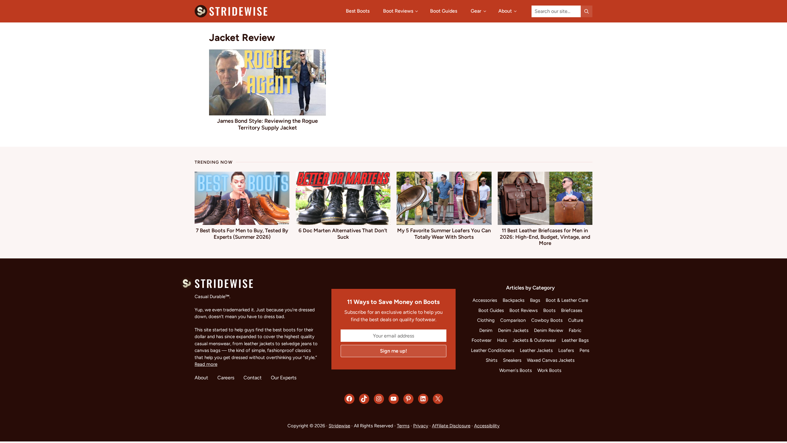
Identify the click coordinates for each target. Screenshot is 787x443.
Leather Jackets (536, 350)
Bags (535, 300)
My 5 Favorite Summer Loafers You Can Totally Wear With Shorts (444, 233)
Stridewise (339, 426)
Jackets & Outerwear (534, 340)
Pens (584, 350)
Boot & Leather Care (567, 300)
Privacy (420, 426)
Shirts (491, 360)
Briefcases (571, 310)
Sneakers (512, 360)
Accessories (485, 300)
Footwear (482, 340)
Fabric (575, 330)
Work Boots (549, 370)
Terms (403, 426)
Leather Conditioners (492, 350)
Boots (549, 310)
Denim (485, 330)
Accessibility (487, 426)
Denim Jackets (513, 330)
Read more (206, 364)
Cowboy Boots (547, 320)
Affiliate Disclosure (451, 426)
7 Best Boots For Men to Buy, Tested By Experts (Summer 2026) (242, 233)
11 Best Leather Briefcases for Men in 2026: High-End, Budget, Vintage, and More (545, 236)
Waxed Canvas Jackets (551, 360)
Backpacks (513, 300)
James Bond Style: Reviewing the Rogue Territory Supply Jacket (267, 124)
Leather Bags (575, 340)
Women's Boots (515, 370)
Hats (502, 340)
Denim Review (548, 330)
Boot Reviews (523, 310)
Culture (575, 320)
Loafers (566, 350)
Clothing (486, 320)
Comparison (513, 320)
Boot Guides (491, 310)
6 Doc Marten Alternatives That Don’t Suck (343, 233)
